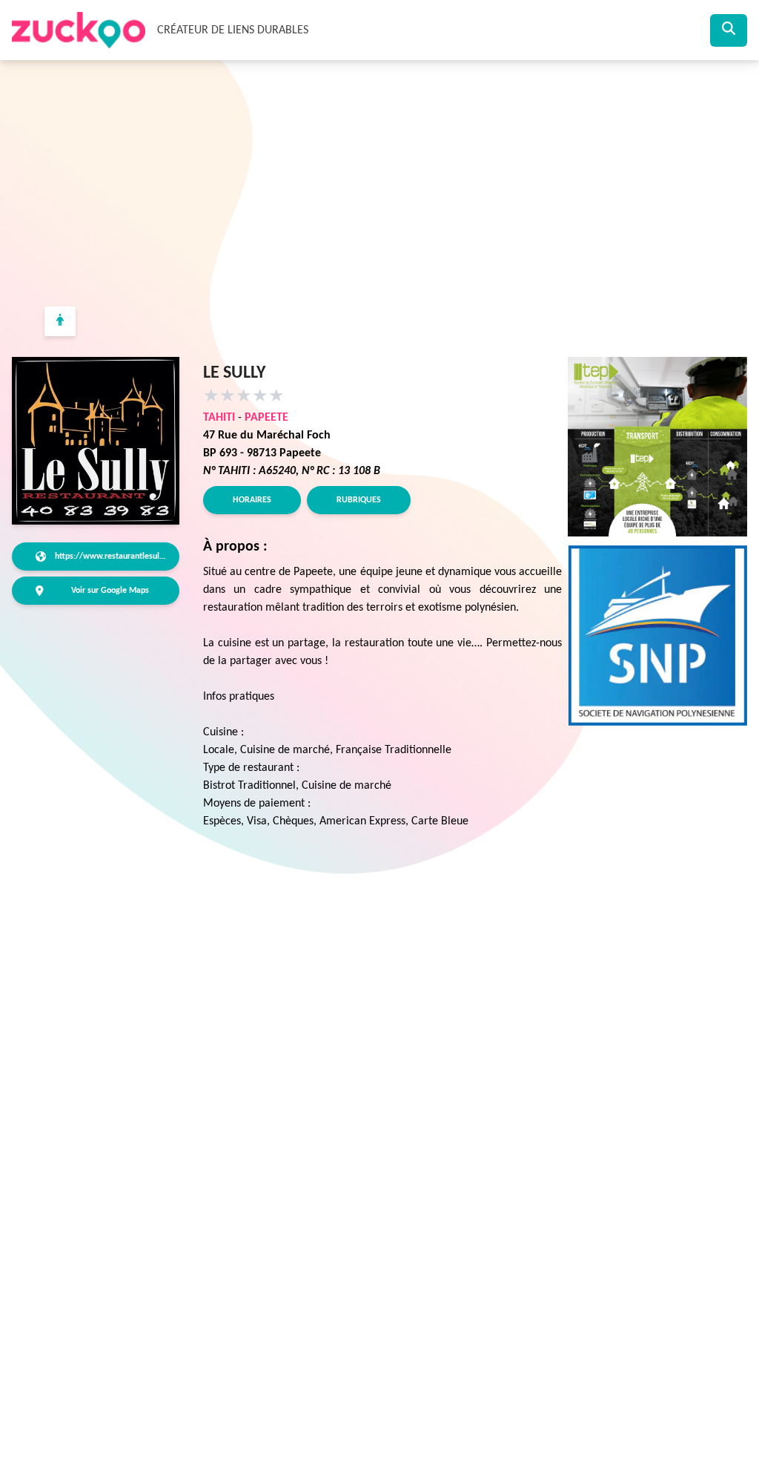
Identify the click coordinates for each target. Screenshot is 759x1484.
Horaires (252, 500)
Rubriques (359, 500)
